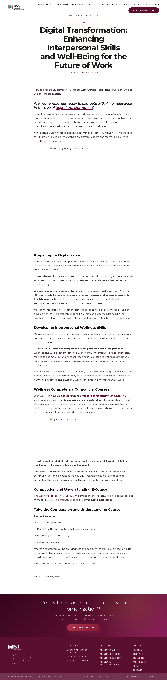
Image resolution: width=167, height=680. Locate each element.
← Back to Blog (74, 16)
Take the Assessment (143, 10)
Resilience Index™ (76, 657)
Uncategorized (90, 73)
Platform (63, 4)
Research (125, 4)
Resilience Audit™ (110, 650)
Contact (154, 4)
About (50, 4)
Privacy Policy (90, 676)
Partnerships (109, 4)
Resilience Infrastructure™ (109, 663)
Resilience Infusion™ (111, 654)
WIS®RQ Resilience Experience (77, 651)
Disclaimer (103, 676)
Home (41, 4)
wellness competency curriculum (58, 496)
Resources (140, 4)
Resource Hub (93, 16)
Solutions (91, 4)
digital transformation (46, 141)
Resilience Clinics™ (110, 658)
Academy (77, 4)
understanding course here (79, 563)
